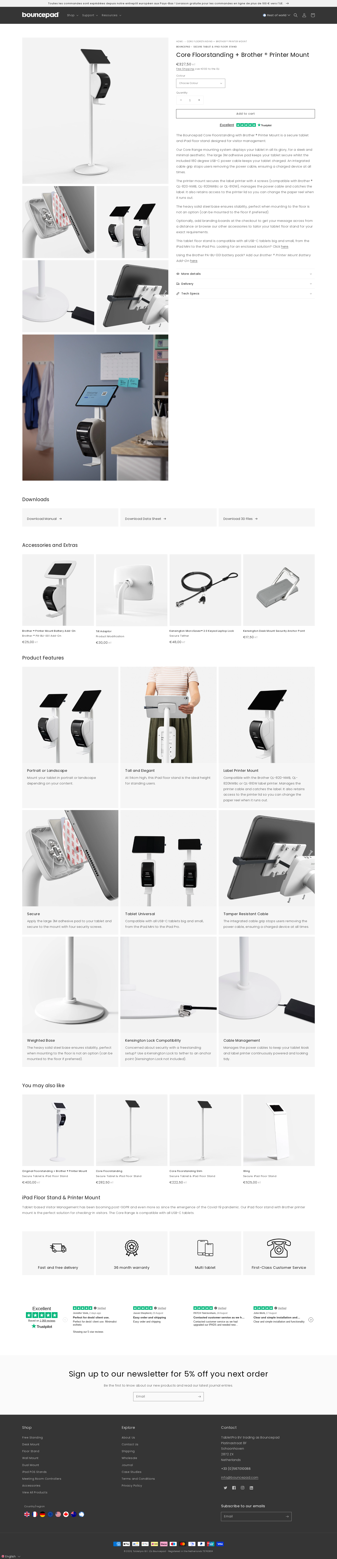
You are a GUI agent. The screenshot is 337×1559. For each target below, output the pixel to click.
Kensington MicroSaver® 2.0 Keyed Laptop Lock (201, 631)
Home (179, 41)
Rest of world (276, 15)
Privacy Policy (132, 1486)
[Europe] (50, 1516)
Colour (180, 76)
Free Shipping (185, 68)
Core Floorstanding (109, 1171)
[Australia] (73, 1516)
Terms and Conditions (138, 1479)
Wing (246, 1171)
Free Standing (32, 1437)
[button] (72, 15)
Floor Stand (30, 1451)
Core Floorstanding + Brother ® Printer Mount (217, 41)
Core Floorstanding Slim (185, 1171)
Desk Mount (31, 1444)
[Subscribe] (199, 1396)
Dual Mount (30, 1465)
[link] (70, 517)
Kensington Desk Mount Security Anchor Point (274, 631)
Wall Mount (30, 1458)
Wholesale (129, 1458)
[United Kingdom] (27, 1516)
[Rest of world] (81, 1516)
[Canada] (66, 1516)
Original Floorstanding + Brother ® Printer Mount (54, 1171)
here (284, 246)
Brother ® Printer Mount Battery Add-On (49, 631)
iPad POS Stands (34, 1472)
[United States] (58, 1516)
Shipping (128, 1451)
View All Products (34, 1492)
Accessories (31, 1486)
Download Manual (42, 519)
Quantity (181, 92)
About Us (128, 1437)
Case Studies (131, 1472)
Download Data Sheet (143, 519)
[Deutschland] (42, 1516)
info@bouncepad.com (239, 1477)
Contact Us (130, 1444)
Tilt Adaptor (104, 631)
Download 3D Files (238, 519)
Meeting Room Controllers (41, 1479)
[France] (34, 1516)
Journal (127, 1465)
